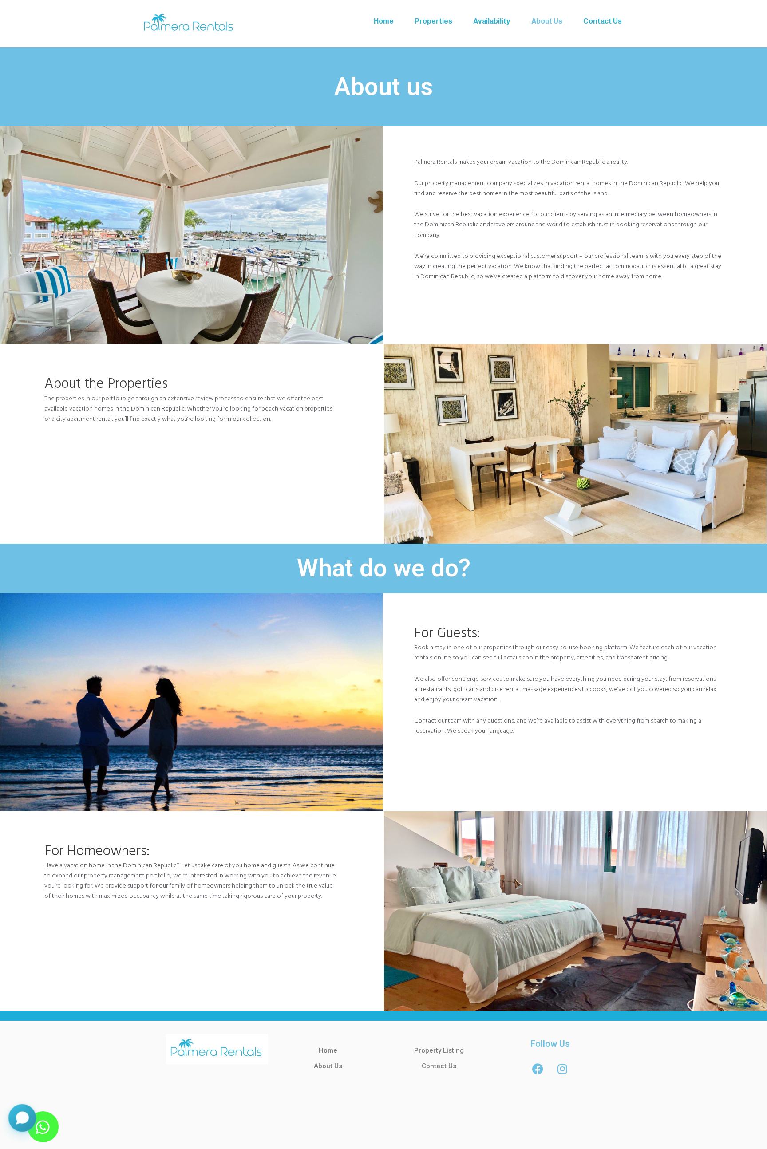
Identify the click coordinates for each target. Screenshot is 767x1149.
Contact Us (602, 21)
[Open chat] (22, 1122)
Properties (433, 21)
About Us (546, 21)
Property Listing (439, 1050)
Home (384, 21)
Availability (491, 21)
